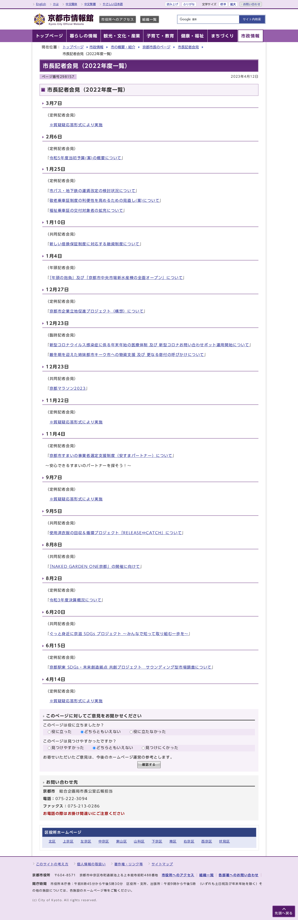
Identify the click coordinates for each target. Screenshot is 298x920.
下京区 (157, 841)
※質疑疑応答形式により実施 (76, 125)
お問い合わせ (251, 4)
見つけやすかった (67, 748)
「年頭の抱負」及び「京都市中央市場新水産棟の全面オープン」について (116, 278)
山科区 (139, 841)
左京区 (86, 841)
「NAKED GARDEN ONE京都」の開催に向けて (95, 566)
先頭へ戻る (284, 913)
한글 (56, 4)
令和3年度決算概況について (76, 600)
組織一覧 (149, 19)
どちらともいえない (102, 731)
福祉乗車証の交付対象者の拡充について (86, 210)
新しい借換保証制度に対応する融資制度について (95, 244)
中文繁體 (90, 4)
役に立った (61, 731)
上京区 (68, 841)
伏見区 (224, 841)
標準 (223, 4)
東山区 (121, 841)
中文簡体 (71, 4)
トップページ (73, 47)
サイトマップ (162, 864)
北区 (52, 841)
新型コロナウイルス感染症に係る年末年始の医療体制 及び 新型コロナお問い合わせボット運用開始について (149, 345)
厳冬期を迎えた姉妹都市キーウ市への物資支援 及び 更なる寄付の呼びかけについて (127, 355)
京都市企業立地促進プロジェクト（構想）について (97, 311)
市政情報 (96, 47)
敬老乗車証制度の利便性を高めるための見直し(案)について (105, 200)
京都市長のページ (156, 47)
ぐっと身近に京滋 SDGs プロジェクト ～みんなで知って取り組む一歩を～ (119, 634)
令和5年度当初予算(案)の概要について (86, 158)
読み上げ (172, 4)
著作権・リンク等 (128, 864)
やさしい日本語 (113, 4)
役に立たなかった (149, 731)
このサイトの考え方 (52, 864)
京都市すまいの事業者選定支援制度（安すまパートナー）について (111, 455)
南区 (173, 841)
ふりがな (189, 4)
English (41, 4)
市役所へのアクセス (117, 19)
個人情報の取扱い (91, 864)
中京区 (103, 841)
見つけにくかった (162, 748)
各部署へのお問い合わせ (239, 875)
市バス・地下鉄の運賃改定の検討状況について (93, 191)
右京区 (189, 841)
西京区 (206, 841)
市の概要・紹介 (123, 47)
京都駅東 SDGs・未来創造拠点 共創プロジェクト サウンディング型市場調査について (131, 667)
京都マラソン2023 (68, 388)
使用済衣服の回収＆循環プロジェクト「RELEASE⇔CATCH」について (116, 533)
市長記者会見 (188, 47)
